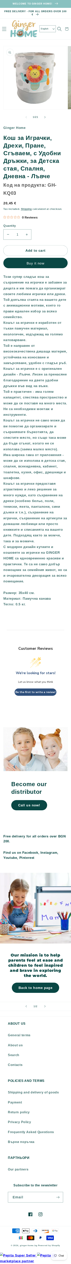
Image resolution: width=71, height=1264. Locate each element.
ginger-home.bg (28, 1245)
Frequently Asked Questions (31, 1132)
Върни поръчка (21, 1142)
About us (15, 1045)
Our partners (18, 1169)
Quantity (9, 225)
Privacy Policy (19, 1122)
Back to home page (35, 988)
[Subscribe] (58, 1197)
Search (13, 1055)
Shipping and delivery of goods (33, 1092)
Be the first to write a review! (35, 692)
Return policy (19, 1112)
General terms (19, 1035)
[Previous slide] (26, 1006)
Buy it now (35, 263)
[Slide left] (26, 117)
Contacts (15, 1065)
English (44, 29)
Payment (15, 1102)
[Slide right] (44, 117)
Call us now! (29, 805)
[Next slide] (44, 1006)
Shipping (26, 209)
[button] (4, 29)
